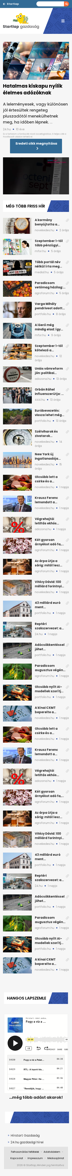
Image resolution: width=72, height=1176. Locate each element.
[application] (36, 175)
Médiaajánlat (55, 1158)
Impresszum (35, 1158)
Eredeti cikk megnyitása (36, 143)
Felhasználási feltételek (25, 1151)
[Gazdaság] (23, 21)
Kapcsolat (16, 1158)
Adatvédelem (52, 1151)
